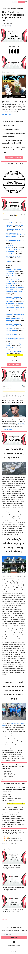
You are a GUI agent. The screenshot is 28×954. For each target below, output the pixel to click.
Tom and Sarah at (10, 351)
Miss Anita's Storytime (11, 275)
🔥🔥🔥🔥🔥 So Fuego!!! (10, 837)
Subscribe (21, 1)
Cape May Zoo (9, 222)
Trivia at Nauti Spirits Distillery (13, 240)
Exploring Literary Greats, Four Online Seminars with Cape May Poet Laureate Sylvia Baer (15, 235)
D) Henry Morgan (8, 776)
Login (14, 1)
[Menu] (26, 2)
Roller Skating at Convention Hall (14, 229)
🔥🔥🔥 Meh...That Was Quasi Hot (12, 838)
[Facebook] (14, 942)
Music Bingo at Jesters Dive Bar (14, 291)
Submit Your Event (14, 364)
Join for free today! (7, 114)
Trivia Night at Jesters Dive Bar (13, 264)
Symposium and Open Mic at (13, 318)
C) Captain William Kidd (10, 774)
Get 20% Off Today (7, 429)
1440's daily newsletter (11, 103)
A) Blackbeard (7, 771)
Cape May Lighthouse (11, 330)
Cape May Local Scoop (6, 6)
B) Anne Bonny (8, 773)
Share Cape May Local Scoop (14, 157)
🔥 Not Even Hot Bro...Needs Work (13, 840)
